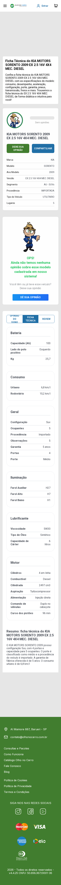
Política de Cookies (15, 780)
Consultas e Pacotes (16, 748)
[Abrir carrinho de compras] (56, 6)
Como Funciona (13, 754)
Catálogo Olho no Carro (19, 760)
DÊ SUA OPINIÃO (30, 297)
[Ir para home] (18, 5)
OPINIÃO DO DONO (14, 319)
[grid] (30, 476)
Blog (6, 771)
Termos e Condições (16, 792)
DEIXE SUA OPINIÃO (18, 148)
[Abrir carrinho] (5, 6)
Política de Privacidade (18, 786)
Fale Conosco (12, 766)
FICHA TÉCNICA (30, 319)
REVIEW (46, 319)
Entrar (45, 6)
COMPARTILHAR (43, 148)
